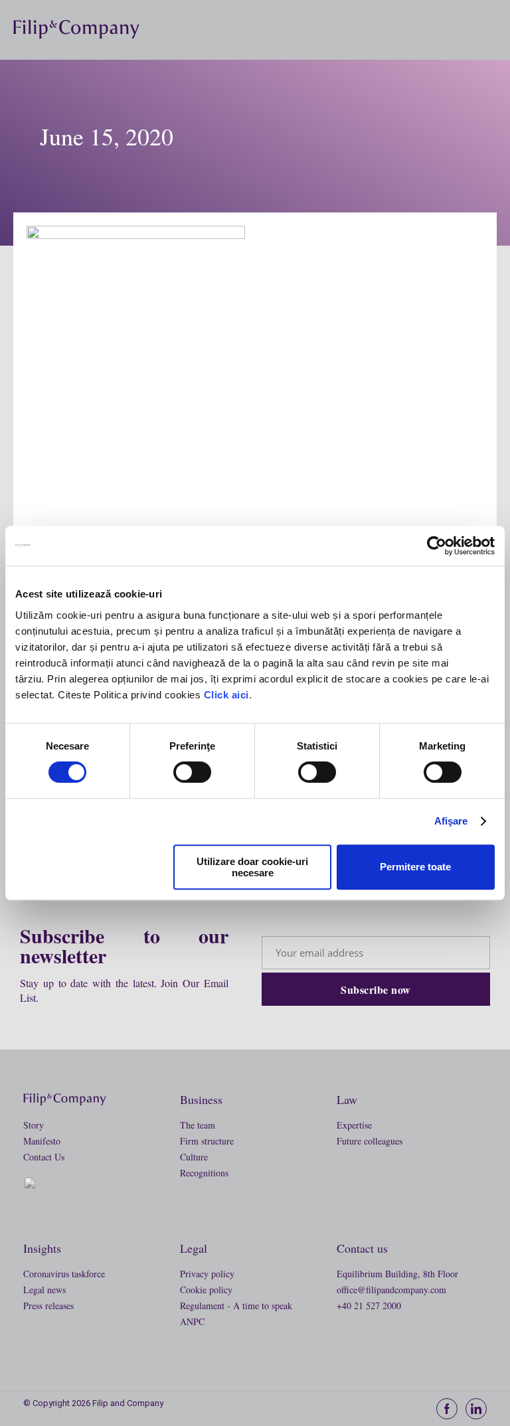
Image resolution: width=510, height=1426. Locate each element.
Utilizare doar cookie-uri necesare (252, 867)
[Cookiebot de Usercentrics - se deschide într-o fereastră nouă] (437, 546)
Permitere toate (415, 866)
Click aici (226, 694)
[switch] (192, 772)
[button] (491, 29)
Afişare (451, 821)
